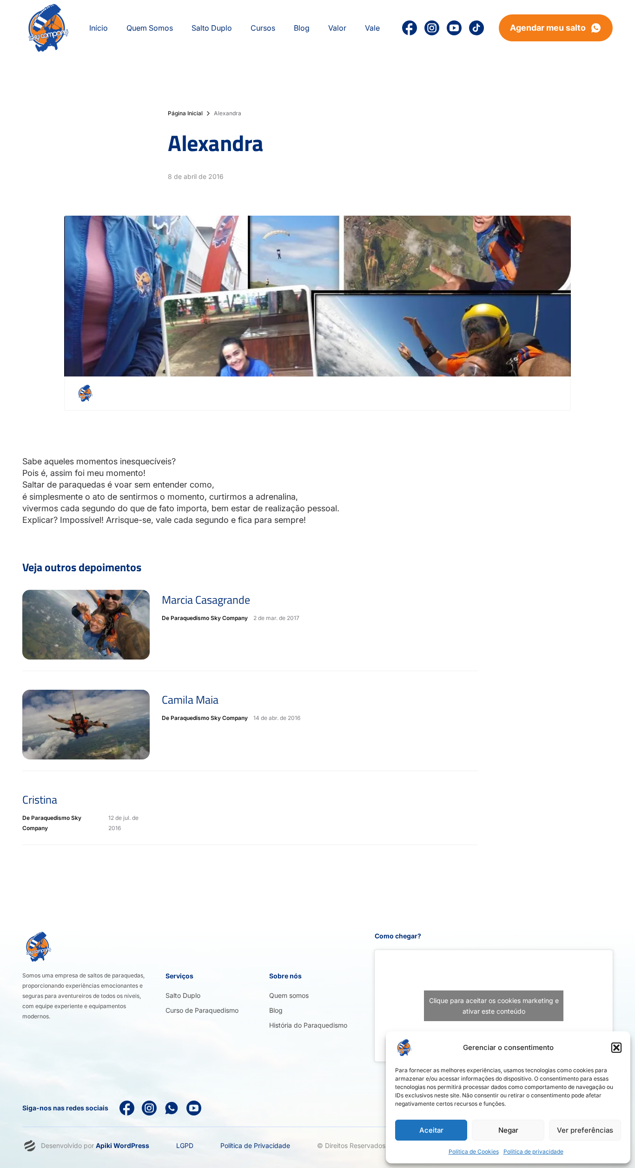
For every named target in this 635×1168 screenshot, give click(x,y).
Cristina (39, 799)
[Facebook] (126, 1108)
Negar (508, 1130)
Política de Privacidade (255, 1145)
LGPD (184, 1145)
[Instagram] (431, 27)
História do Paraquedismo (308, 1025)
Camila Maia (190, 699)
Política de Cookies (474, 1151)
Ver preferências (585, 1130)
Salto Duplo (182, 995)
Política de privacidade (533, 1151)
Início (98, 28)
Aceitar (431, 1130)
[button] (616, 1047)
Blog (276, 1010)
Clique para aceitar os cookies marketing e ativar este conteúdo (494, 1005)
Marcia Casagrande (206, 599)
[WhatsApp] (171, 1108)
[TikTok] (476, 27)
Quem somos (289, 995)
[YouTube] (454, 27)
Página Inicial (185, 113)
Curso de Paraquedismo (201, 1010)
